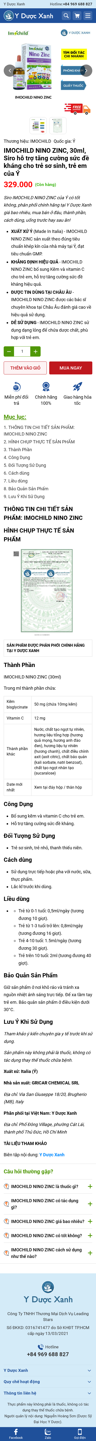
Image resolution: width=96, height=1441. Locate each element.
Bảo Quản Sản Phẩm (28, 488)
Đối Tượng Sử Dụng (27, 465)
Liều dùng (18, 480)
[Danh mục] (87, 15)
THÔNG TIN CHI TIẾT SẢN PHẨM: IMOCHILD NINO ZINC (39, 431)
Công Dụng (19, 457)
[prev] (10, 71)
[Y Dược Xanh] (28, 16)
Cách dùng (18, 473)
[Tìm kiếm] (66, 15)
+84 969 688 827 (48, 1354)
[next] (86, 71)
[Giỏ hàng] (77, 15)
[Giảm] (9, 351)
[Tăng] (35, 351)
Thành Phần (20, 449)
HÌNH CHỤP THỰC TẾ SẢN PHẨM (41, 441)
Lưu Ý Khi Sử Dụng (26, 496)
